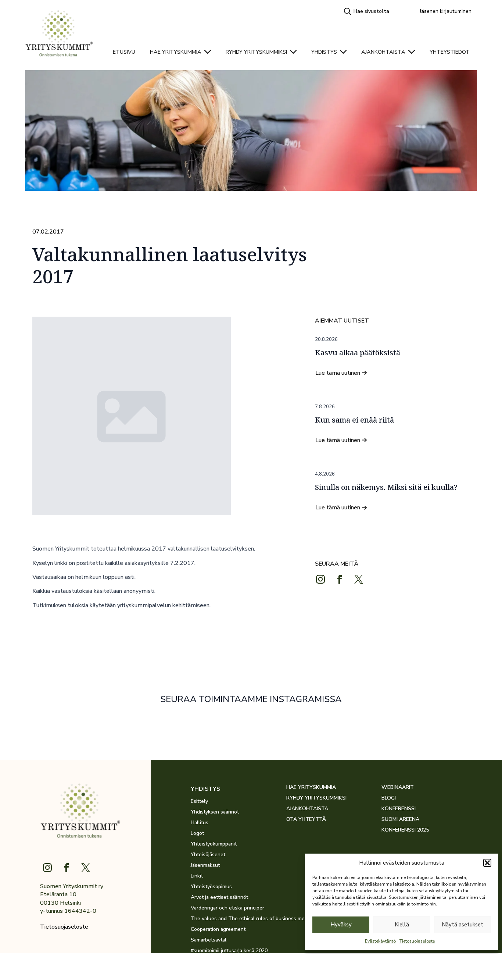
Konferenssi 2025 (405, 830)
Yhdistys (324, 52)
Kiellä (402, 924)
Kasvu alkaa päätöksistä (357, 352)
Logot (197, 833)
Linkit (197, 876)
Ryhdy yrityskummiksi (256, 52)
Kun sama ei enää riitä (354, 420)
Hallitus (199, 822)
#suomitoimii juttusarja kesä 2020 (229, 950)
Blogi (388, 798)
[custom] (358, 579)
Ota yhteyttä (306, 819)
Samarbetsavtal (208, 940)
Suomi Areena (400, 819)
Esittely (199, 801)
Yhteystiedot (450, 52)
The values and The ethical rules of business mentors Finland (238, 918)
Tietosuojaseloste (417, 941)
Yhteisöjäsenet (208, 854)
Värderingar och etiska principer (227, 908)
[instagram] (320, 579)
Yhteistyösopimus (211, 886)
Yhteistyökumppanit (214, 844)
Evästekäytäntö (380, 941)
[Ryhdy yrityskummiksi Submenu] (295, 52)
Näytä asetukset (462, 924)
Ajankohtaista (383, 52)
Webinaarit (397, 787)
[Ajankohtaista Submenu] (413, 52)
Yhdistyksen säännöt (215, 812)
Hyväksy (341, 924)
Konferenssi (398, 808)
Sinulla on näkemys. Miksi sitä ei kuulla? (386, 487)
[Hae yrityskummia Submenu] (209, 52)
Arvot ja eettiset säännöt (219, 897)
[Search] (348, 11)
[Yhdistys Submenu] (345, 52)
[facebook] (339, 579)
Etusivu (124, 52)
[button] (487, 862)
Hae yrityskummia (175, 52)
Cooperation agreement (218, 929)
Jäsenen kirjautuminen (445, 11)
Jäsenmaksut (205, 865)
